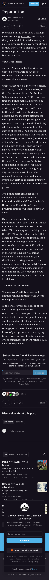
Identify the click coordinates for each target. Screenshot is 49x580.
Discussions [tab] (22, 454)
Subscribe (34, 3)
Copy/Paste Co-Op (15, 17)
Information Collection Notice (29, 381)
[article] (24, 469)
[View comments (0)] (13, 26)
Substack (12, 574)
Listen (43, 19)
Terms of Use (37, 379)
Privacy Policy (33, 561)
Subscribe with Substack (26, 550)
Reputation (24, 36)
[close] (41, 504)
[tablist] (13, 421)
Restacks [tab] (19, 422)
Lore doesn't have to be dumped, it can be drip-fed (17, 469)
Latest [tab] (12, 454)
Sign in (43, 3)
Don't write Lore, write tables (15, 463)
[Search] (44, 454)
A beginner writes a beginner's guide (16, 491)
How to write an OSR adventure (13, 485)
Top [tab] (5, 454)
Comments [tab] (8, 422)
